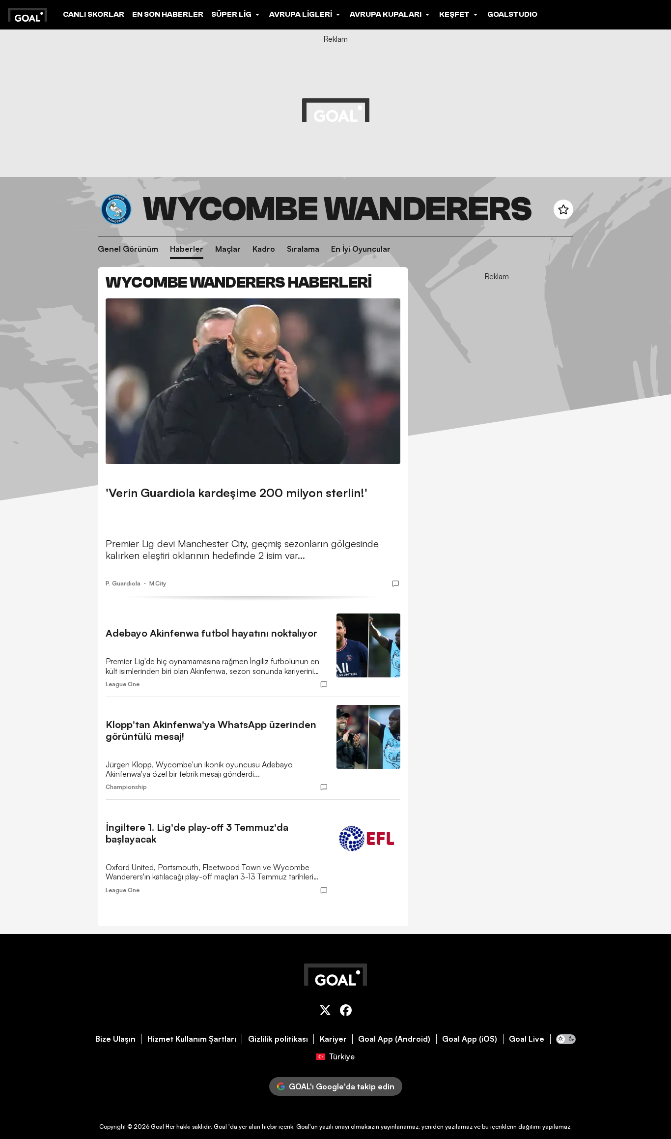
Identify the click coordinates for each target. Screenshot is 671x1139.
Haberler (186, 249)
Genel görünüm (128, 249)
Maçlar (228, 249)
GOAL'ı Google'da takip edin (341, 1086)
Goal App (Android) (394, 1039)
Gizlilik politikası (278, 1039)
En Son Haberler (167, 14)
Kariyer (333, 1039)
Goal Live (526, 1039)
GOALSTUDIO (512, 14)
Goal (157, 1126)
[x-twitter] (325, 1012)
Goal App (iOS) (469, 1039)
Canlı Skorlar (93, 14)
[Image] (253, 381)
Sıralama (303, 249)
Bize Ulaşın (115, 1039)
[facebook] (346, 1012)
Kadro (263, 249)
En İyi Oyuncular (361, 249)
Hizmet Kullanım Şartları (191, 1039)
